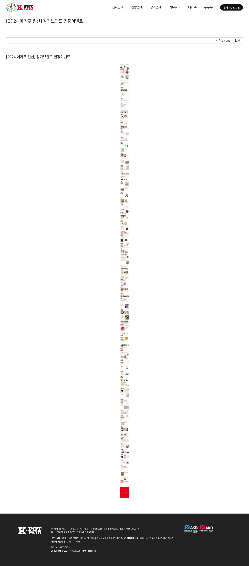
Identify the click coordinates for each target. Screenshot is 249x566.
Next (237, 40)
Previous (225, 40)
